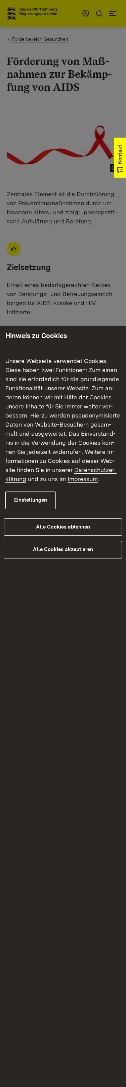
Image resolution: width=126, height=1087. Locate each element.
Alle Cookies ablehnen (63, 527)
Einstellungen (30, 500)
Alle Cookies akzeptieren (63, 549)
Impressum (83, 478)
